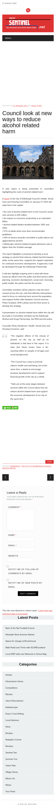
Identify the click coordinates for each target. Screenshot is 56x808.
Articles (8, 675)
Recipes (9, 733)
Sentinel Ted (11, 752)
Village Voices (11, 772)
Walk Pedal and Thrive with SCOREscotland (25, 647)
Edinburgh (15, 466)
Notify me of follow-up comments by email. (23, 571)
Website (13, 556)
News (49, 462)
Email (12, 545)
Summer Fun (11, 759)
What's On (10, 778)
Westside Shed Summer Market (19, 634)
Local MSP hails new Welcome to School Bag (26, 654)
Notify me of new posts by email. (25, 585)
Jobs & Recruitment (14, 701)
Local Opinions (12, 720)
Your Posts (10, 791)
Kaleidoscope (11, 707)
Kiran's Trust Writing (14, 714)
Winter (8, 785)
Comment (14, 507)
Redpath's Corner (13, 739)
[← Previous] (5, 477)
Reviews (9, 746)
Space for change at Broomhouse (20, 641)
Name (12, 535)
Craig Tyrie (36, 106)
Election (9, 694)
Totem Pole (10, 765)
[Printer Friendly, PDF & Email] (10, 408)
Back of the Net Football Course (19, 628)
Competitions (11, 688)
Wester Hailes (9, 468)
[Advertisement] (28, 70)
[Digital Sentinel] (28, 29)
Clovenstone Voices (14, 681)
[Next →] (50, 477)
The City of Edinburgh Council (36, 466)
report (6, 199)
